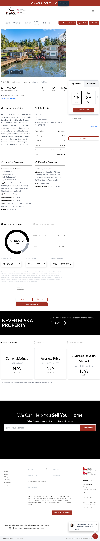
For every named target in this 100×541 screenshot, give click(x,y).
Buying (6, 474)
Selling (6, 477)
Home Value (7, 482)
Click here (63, 3)
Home (6, 468)
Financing (7, 479)
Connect (6, 485)
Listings (6, 471)
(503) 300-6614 (87, 497)
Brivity (11, 538)
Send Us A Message (62, 512)
